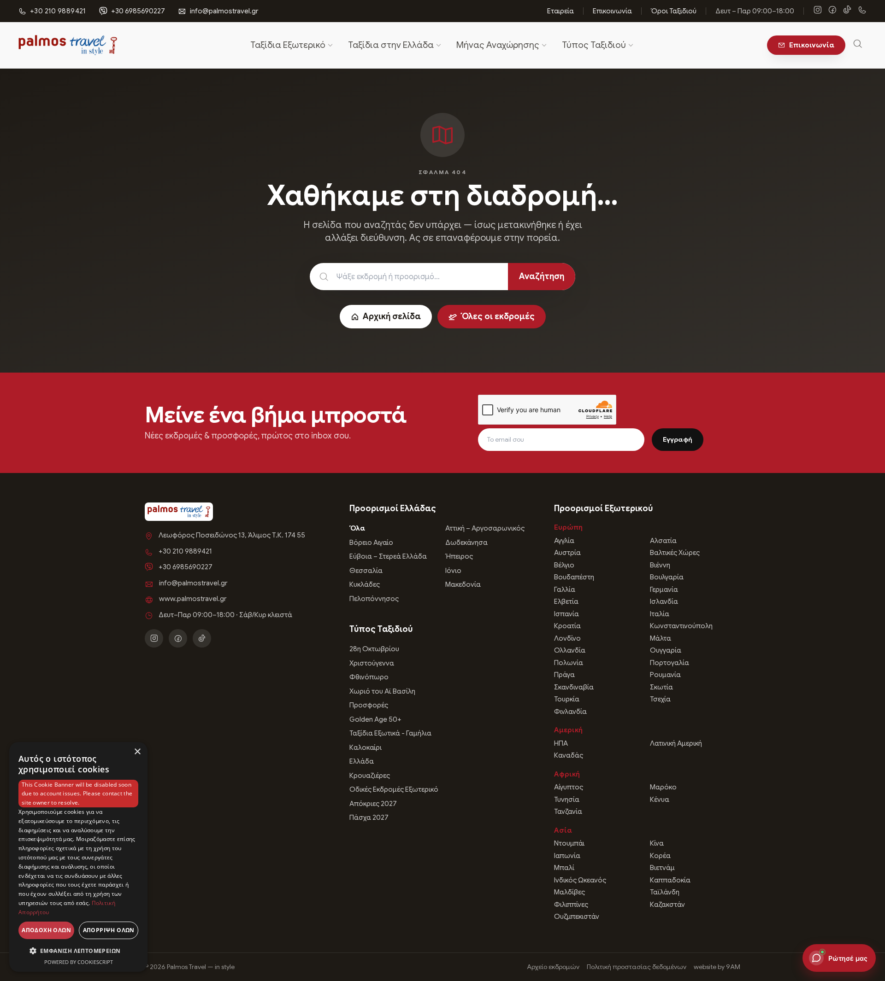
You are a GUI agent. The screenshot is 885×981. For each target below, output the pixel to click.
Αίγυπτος (568, 787)
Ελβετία (566, 601)
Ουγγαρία (665, 650)
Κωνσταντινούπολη (681, 626)
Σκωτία (661, 687)
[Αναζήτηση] (858, 45)
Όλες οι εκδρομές (497, 316)
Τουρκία (566, 699)
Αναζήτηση (541, 276)
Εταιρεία (560, 11)
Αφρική (567, 774)
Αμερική (568, 730)
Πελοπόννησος (374, 599)
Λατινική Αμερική (676, 743)
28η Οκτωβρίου (374, 649)
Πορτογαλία (669, 663)
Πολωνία (568, 663)
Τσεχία (660, 699)
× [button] (137, 751)
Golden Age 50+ (375, 719)
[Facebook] (832, 11)
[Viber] (862, 11)
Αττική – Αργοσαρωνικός (485, 528)
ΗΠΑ (561, 743)
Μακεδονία (463, 584)
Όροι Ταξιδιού (673, 11)
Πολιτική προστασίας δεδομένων (636, 967)
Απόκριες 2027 (373, 804)
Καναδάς (568, 755)
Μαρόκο (663, 787)
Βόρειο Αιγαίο (371, 542)
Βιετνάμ (662, 868)
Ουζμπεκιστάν (576, 916)
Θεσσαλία (366, 570)
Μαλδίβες (569, 892)
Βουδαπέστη (574, 577)
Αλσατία (663, 541)
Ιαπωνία (567, 856)
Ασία (563, 830)
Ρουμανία (665, 675)
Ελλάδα (361, 761)
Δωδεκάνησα (466, 542)
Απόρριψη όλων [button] (109, 930)
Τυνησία (566, 799)
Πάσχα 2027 (369, 817)
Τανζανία (568, 811)
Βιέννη (660, 565)
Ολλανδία (569, 650)
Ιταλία (659, 614)
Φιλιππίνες (571, 904)
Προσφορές (368, 705)
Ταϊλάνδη (664, 892)
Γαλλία (564, 589)
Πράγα (564, 675)
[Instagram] (817, 11)
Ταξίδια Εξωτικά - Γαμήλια (390, 733)
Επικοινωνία (612, 11)
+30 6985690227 (138, 11)
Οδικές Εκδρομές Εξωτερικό (393, 789)
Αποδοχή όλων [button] (46, 930)
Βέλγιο (564, 565)
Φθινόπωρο (369, 677)
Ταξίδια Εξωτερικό (287, 45)
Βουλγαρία (667, 577)
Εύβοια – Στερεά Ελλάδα (388, 556)
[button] (78, 950)
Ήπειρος (459, 556)
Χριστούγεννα (371, 663)
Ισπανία (566, 614)
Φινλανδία (570, 711)
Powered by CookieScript (78, 961)
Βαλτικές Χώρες (675, 553)
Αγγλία (564, 541)
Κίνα (657, 843)
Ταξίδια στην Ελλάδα (391, 45)
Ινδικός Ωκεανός (580, 880)
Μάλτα (660, 638)
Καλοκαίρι (365, 747)
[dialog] (78, 857)
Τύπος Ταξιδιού (594, 45)
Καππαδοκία (670, 880)
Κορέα (660, 856)
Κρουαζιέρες (369, 775)
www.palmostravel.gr (192, 599)
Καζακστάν (667, 904)
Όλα (357, 528)
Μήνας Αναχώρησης (497, 45)
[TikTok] (847, 11)
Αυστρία (567, 553)
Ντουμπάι (569, 843)
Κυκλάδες (364, 584)
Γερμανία (664, 589)
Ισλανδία (664, 601)
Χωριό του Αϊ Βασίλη (382, 691)
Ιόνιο (453, 570)
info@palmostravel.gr (224, 11)
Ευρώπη (568, 527)
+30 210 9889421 (185, 551)
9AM (733, 967)
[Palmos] (67, 45)
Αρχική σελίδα (392, 316)
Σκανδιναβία (574, 687)
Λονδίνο (567, 638)
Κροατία (567, 626)
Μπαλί (564, 868)
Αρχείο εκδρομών (553, 967)
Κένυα (659, 799)
